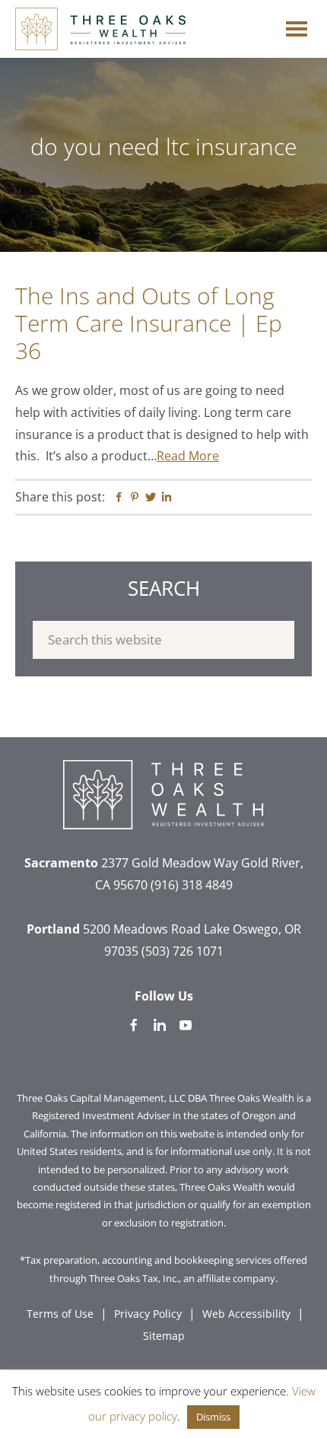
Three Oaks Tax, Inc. (134, 1278)
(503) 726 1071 (182, 951)
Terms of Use (60, 1313)
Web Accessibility (246, 1313)
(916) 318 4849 (192, 884)
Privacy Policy (148, 1313)
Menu (296, 25)
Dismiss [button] (213, 1417)
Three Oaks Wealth (100, 29)
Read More (188, 455)
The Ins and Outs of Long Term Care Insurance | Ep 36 (148, 323)
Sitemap (164, 1335)
